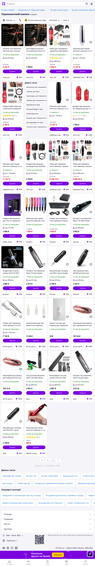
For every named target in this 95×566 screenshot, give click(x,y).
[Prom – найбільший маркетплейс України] (4, 4)
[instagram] (12, 548)
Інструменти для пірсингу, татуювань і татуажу (65, 495)
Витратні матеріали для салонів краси (18, 503)
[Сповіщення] (92, 4)
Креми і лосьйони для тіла (78, 503)
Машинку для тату (70, 476)
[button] (12, 71)
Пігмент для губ (23, 483)
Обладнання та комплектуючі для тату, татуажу (22, 495)
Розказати (58, 555)
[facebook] (7, 548)
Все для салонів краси (59, 10)
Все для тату (31, 476)
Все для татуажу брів (49, 476)
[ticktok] (16, 548)
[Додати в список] (20, 42)
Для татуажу (7, 483)
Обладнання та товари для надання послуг (32, 10)
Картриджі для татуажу (12, 476)
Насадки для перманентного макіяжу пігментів (54, 483)
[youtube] (3, 548)
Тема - (11, 535)
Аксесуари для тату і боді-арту (50, 503)
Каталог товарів (7, 10)
